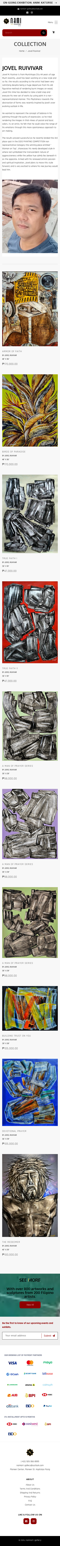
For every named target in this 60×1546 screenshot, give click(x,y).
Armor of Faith (12, 351)
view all (30, 1304)
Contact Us (30, 1504)
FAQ (30, 1500)
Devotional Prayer (14, 1131)
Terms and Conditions (30, 1488)
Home (21, 51)
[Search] (43, 33)
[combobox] (24, 32)
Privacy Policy (30, 1496)
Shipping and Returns (30, 1492)
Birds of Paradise (14, 451)
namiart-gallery (33, 1540)
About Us (30, 1484)
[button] (56, 22)
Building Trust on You (16, 1035)
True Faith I (9, 558)
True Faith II (10, 668)
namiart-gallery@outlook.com (30, 1465)
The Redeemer (11, 1242)
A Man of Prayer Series (17, 765)
